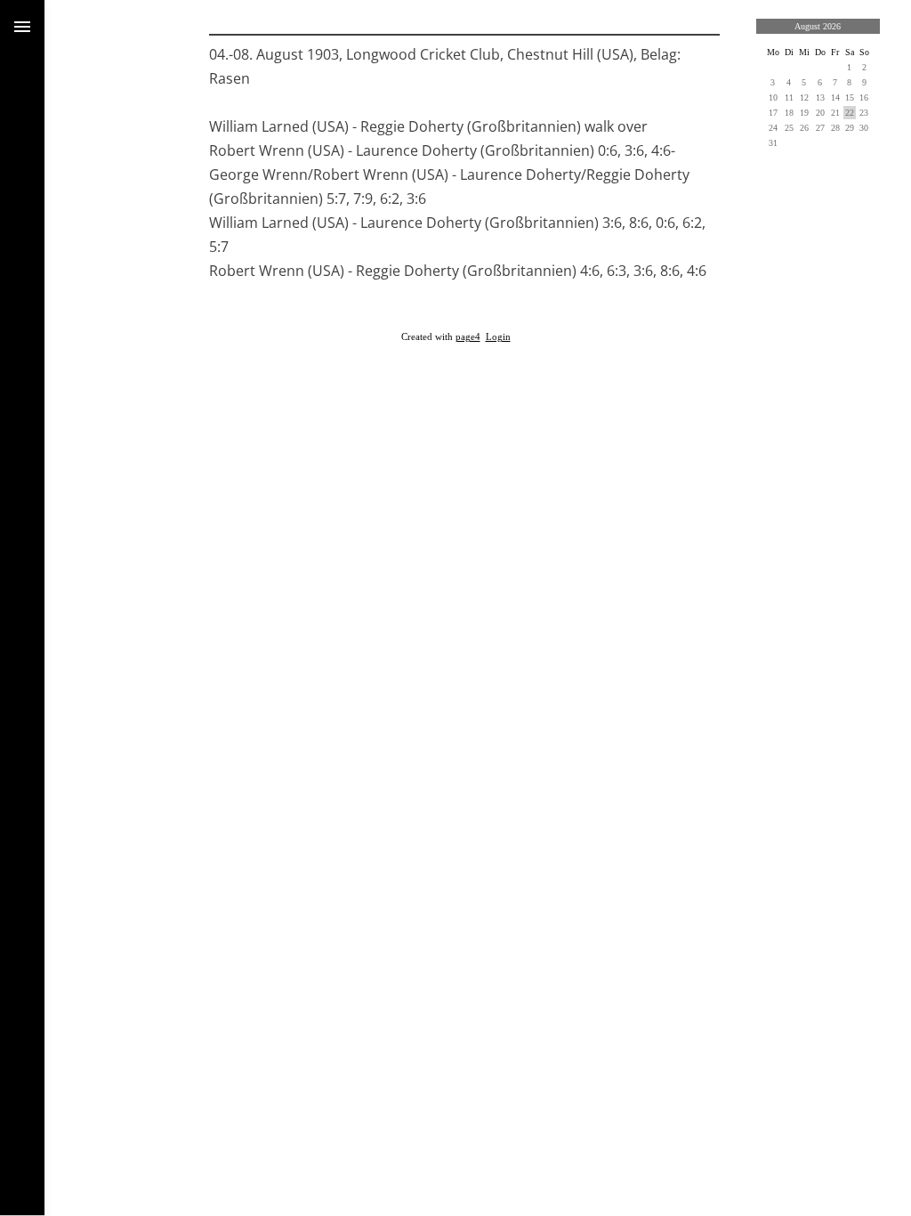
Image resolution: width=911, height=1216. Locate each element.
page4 (468, 337)
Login (498, 337)
